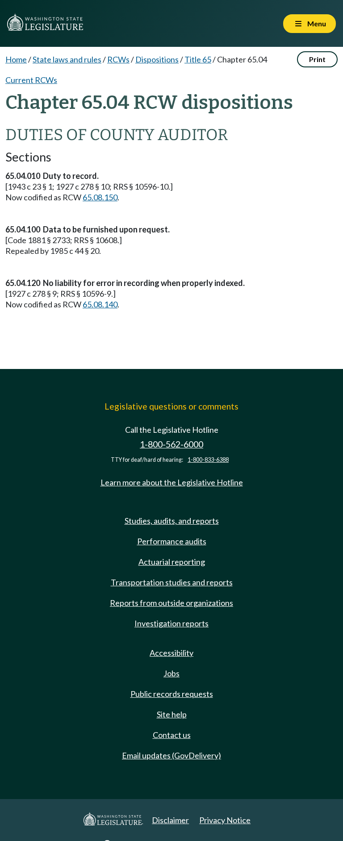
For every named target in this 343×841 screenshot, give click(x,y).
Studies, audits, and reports (172, 521)
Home (16, 59)
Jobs (171, 673)
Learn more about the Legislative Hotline (171, 482)
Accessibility (171, 653)
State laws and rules (67, 59)
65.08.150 (100, 197)
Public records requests (171, 694)
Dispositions (157, 59)
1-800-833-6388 (208, 459)
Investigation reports (171, 623)
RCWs (118, 59)
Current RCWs (31, 80)
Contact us (172, 735)
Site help (172, 714)
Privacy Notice (225, 820)
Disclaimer (170, 820)
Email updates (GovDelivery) (171, 755)
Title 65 (197, 59)
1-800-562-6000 (171, 444)
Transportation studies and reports (172, 582)
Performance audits (171, 541)
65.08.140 (100, 304)
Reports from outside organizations (171, 603)
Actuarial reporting (171, 562)
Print (317, 59)
